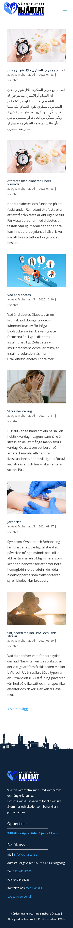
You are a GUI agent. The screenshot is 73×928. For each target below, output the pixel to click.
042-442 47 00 (22, 871)
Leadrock (29, 919)
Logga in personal (19, 896)
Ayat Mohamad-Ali (23, 74)
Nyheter (12, 80)
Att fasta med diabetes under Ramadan (29, 182)
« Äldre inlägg (17, 709)
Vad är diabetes (19, 295)
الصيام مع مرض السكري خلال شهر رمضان (36, 70)
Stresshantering (19, 411)
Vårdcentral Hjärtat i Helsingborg (31, 913)
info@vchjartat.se (25, 854)
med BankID (34, 888)
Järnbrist (14, 522)
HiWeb (61, 919)
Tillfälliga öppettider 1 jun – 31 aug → (34, 833)
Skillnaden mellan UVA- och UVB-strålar (32, 634)
